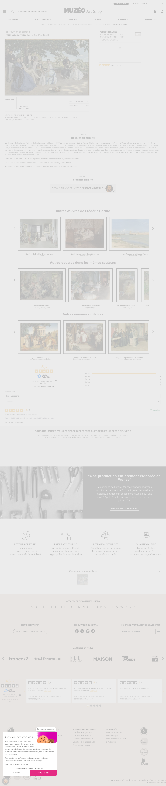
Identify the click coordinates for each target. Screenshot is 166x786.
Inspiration (151, 19)
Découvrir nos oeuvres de (77, 188)
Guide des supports (82, 732)
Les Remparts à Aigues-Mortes (135, 255)
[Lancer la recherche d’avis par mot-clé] (159, 402)
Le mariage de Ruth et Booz (84, 358)
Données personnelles (156, 782)
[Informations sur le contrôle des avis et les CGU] (56, 380)
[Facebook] (77, 633)
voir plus (47, 691)
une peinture (24, 159)
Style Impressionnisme (83, 25)
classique (44, 159)
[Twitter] (93, 633)
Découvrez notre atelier (124, 508)
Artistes (123, 19)
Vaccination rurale (42, 306)
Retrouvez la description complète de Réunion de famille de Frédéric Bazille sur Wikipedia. (41, 167)
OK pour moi (44, 773)
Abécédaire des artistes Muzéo (83, 601)
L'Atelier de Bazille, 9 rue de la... (39, 255)
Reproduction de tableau (59, 25)
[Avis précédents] (24, 691)
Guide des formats (82, 735)
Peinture (13, 19)
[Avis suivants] (164, 691)
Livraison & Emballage (84, 742)
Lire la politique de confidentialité (16, 764)
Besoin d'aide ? (141, 4)
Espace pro (121, 4)
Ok (158, 631)
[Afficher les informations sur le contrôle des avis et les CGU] (20, 695)
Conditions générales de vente (122, 780)
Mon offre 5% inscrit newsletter (116, 740)
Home (42, 25)
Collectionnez (76, 101)
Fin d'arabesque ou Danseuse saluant (127, 306)
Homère (39, 358)
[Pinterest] (88, 633)
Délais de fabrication (83, 738)
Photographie (43, 19)
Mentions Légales (147, 780)
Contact (162, 780)
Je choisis (16, 773)
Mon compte (112, 735)
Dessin (97, 19)
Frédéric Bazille (103, 25)
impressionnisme (72, 159)
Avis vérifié (156, 410)
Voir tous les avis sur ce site (44, 386)
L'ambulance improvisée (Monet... (85, 255)
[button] (5, 781)
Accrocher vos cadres (83, 745)
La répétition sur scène (90, 306)
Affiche (72, 19)
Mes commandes (114, 732)
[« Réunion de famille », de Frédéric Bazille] (82, 579)
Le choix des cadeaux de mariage (129, 358)
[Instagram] (83, 633)
